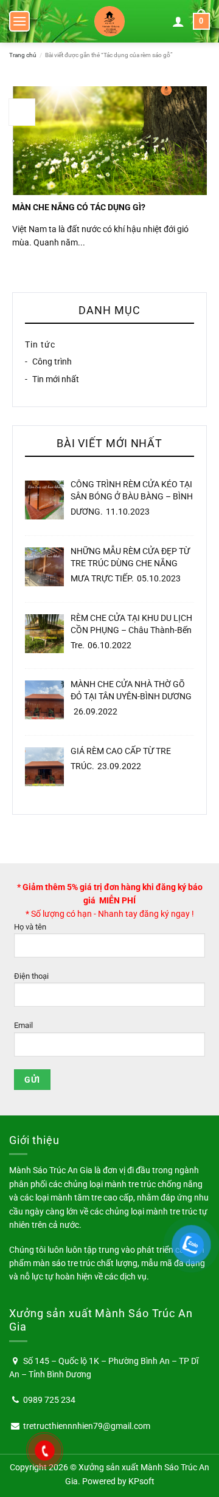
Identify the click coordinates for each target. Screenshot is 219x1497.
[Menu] (19, 21)
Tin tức (40, 344)
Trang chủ (22, 55)
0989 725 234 (49, 1400)
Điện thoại (31, 976)
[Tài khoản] (178, 21)
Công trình (52, 362)
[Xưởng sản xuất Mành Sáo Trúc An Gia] (109, 21)
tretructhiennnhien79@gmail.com (86, 1426)
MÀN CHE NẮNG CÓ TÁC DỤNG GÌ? (78, 207)
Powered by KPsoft (118, 1481)
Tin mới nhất (55, 379)
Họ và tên (30, 926)
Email (23, 1025)
